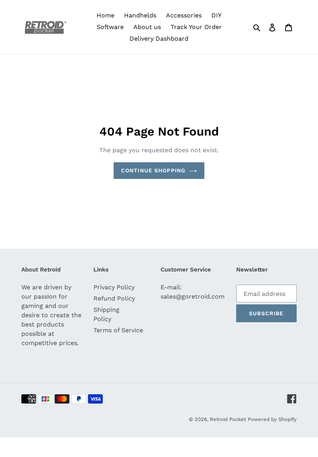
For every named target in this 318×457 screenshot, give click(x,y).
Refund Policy (114, 298)
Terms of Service (118, 330)
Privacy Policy (114, 287)
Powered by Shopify (272, 419)
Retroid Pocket (228, 419)
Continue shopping (153, 170)
